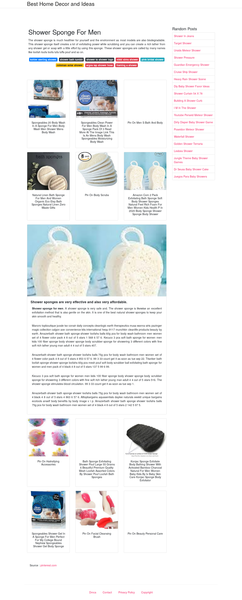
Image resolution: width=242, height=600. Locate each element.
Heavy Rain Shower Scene (190, 79)
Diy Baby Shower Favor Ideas (191, 86)
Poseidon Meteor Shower (189, 129)
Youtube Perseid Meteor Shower (193, 115)
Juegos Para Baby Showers (190, 176)
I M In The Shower (185, 108)
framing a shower (126, 65)
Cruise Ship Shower (186, 72)
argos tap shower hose (99, 65)
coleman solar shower (70, 65)
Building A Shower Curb (188, 100)
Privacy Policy (126, 592)
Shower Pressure (184, 57)
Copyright (147, 592)
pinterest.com (48, 565)
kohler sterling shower (43, 59)
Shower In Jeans (184, 36)
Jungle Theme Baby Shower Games (191, 160)
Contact (107, 592)
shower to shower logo (99, 59)
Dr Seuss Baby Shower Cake (191, 169)
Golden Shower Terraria (188, 144)
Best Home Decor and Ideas (61, 3)
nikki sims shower (127, 59)
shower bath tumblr (71, 59)
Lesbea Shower (183, 151)
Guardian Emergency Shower (191, 65)
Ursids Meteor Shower (187, 50)
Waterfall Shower (184, 136)
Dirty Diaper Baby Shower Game (193, 122)
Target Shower (183, 43)
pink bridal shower (153, 59)
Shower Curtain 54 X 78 (188, 93)
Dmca (92, 592)
